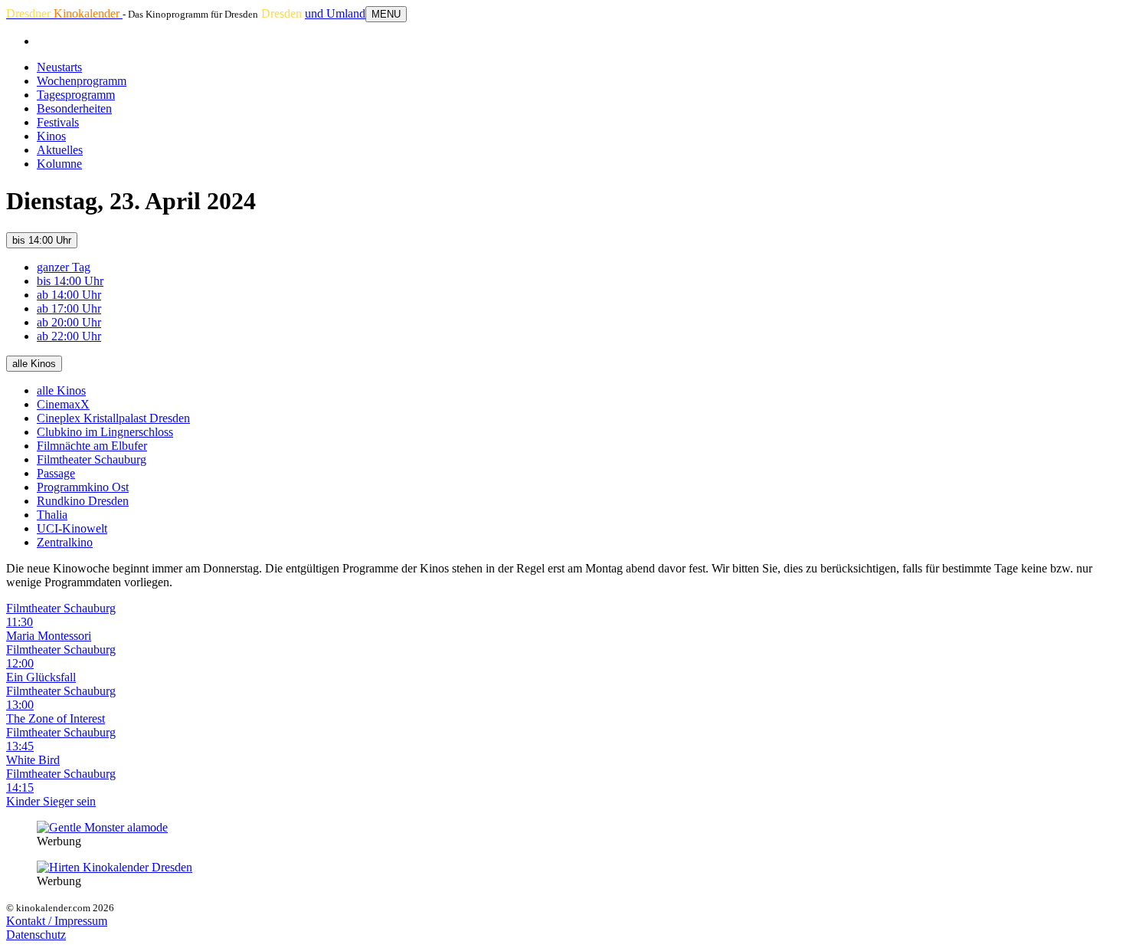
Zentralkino (65, 542)
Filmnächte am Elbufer (92, 445)
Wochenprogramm (81, 80)
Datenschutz (36, 934)
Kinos (51, 136)
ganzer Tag (63, 267)
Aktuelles (60, 149)
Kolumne (59, 163)
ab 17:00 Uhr (69, 308)
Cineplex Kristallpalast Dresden (113, 418)
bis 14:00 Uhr (41, 240)
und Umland (335, 13)
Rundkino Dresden (83, 500)
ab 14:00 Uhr (69, 294)
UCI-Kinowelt (72, 528)
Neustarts (59, 67)
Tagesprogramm (76, 94)
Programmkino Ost (83, 487)
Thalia (52, 514)
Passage (56, 473)
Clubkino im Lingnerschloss (105, 431)
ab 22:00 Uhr (69, 336)
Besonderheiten (74, 108)
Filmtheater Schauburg (91, 459)
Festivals (58, 122)
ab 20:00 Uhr (69, 322)
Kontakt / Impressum (56, 920)
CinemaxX (63, 404)
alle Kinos (34, 363)
